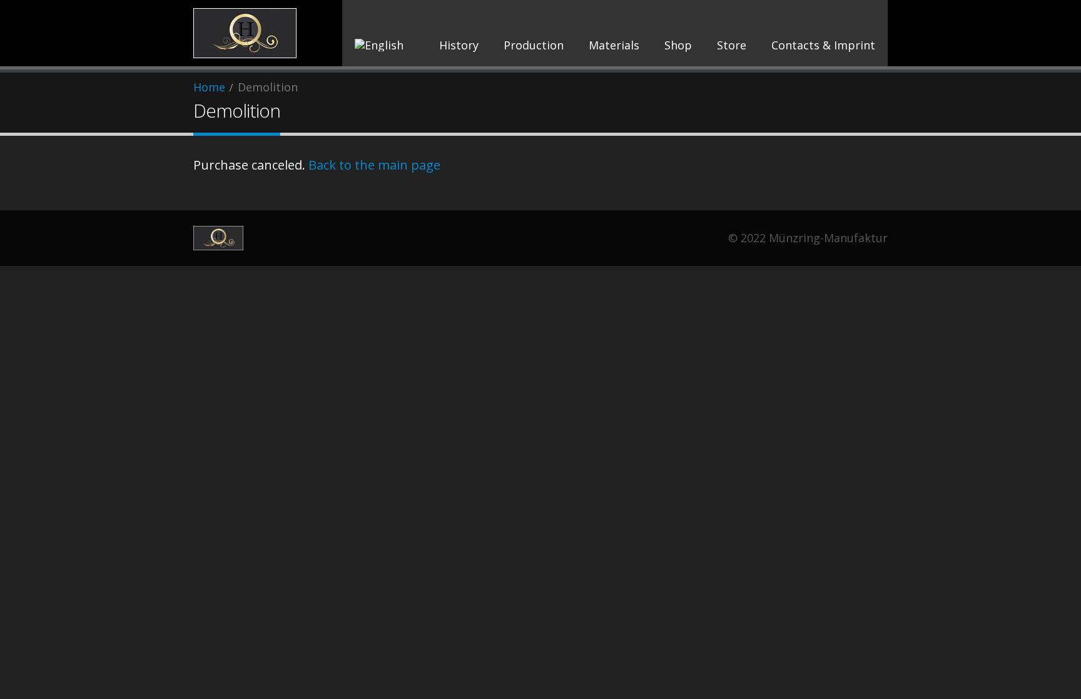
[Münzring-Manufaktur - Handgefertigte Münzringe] (245, 33)
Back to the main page (374, 164)
